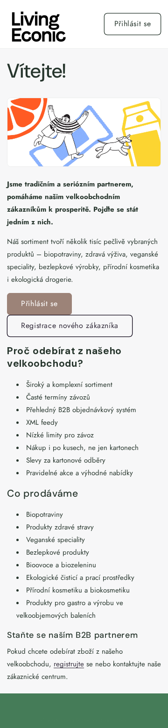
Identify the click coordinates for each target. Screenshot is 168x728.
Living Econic (75, 720)
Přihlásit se (132, 23)
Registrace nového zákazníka (70, 325)
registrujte (69, 664)
